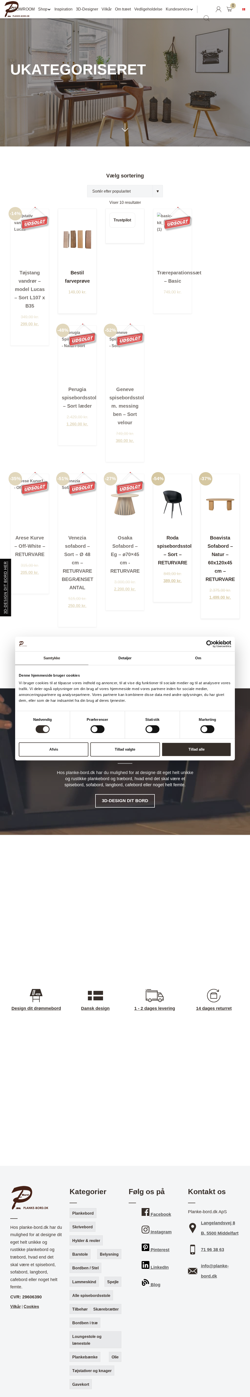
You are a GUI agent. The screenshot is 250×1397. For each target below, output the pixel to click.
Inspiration (63, 9)
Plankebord (83, 1213)
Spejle (113, 1282)
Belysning (109, 1254)
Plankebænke (85, 1357)
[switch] (97, 729)
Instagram (160, 1232)
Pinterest (159, 1249)
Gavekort (80, 1384)
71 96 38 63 (212, 1249)
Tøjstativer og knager (92, 1371)
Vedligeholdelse (148, 9)
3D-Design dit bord (125, 800)
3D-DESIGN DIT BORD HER (5, 587)
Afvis (53, 749)
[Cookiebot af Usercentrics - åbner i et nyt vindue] (209, 644)
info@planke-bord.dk (215, 1271)
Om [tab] (198, 658)
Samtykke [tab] (51, 658)
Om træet (123, 9)
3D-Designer (87, 9)
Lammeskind (84, 1282)
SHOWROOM (22, 9)
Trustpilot (122, 220)
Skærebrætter (106, 1309)
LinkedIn (159, 1267)
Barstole (80, 1254)
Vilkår (107, 9)
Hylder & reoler (86, 1241)
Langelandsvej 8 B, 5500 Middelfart (220, 1228)
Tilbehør (80, 1309)
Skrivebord (82, 1227)
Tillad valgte (125, 749)
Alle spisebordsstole (91, 1296)
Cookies (31, 1306)
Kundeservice (178, 9)
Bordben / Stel (85, 1268)
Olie (115, 1357)
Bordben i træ (85, 1323)
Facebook (160, 1214)
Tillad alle (196, 749)
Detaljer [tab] (125, 658)
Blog (154, 1284)
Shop (42, 9)
